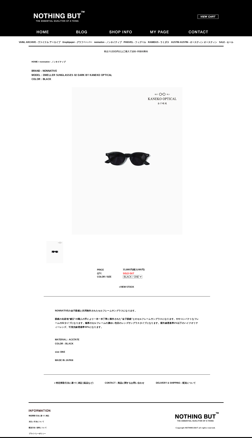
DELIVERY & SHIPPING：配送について (176, 383)
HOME (35, 62)
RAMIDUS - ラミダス (158, 42)
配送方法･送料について (38, 428)
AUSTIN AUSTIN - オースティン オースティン (194, 42)
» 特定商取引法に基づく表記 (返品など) (73, 383)
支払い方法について (36, 422)
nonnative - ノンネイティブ (108, 42)
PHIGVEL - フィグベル (135, 42)
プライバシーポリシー (37, 433)
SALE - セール (226, 42)
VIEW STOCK (127, 287)
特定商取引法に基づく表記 (39, 416)
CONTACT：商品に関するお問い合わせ (124, 383)
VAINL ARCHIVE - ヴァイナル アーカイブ (40, 42)
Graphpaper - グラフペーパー (77, 42)
